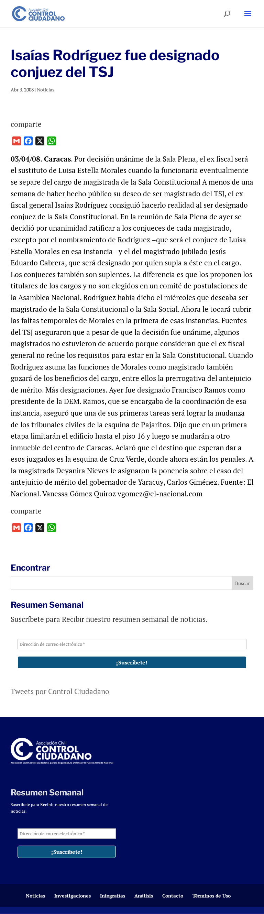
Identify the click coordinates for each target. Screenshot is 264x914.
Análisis (143, 895)
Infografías (112, 895)
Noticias (45, 89)
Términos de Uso (211, 895)
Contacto (172, 895)
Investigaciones (72, 895)
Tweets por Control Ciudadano (60, 691)
